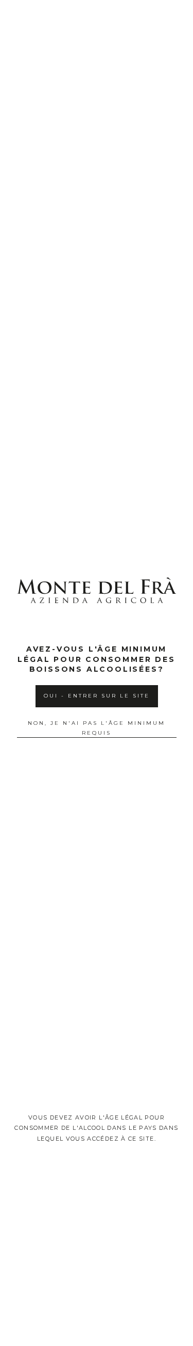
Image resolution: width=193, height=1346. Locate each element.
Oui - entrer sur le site (97, 695)
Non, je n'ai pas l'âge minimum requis (96, 728)
